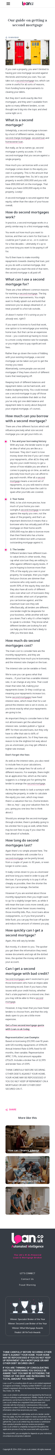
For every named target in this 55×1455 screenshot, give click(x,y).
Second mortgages (15, 979)
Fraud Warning (27, 1285)
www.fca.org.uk (44, 1400)
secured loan (38, 138)
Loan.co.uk (26, 1449)
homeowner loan (14, 141)
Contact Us (27, 1279)
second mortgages (21, 697)
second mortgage (25, 80)
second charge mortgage (18, 138)
